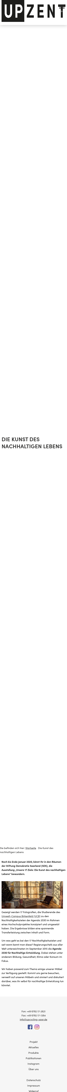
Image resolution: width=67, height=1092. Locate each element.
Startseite (30, 848)
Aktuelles (34, 1047)
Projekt (34, 1041)
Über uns (34, 1069)
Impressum (33, 1085)
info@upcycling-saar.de (33, 1019)
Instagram (33, 1063)
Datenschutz (33, 1080)
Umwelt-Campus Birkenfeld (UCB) (21, 916)
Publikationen (33, 1058)
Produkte (33, 1052)
